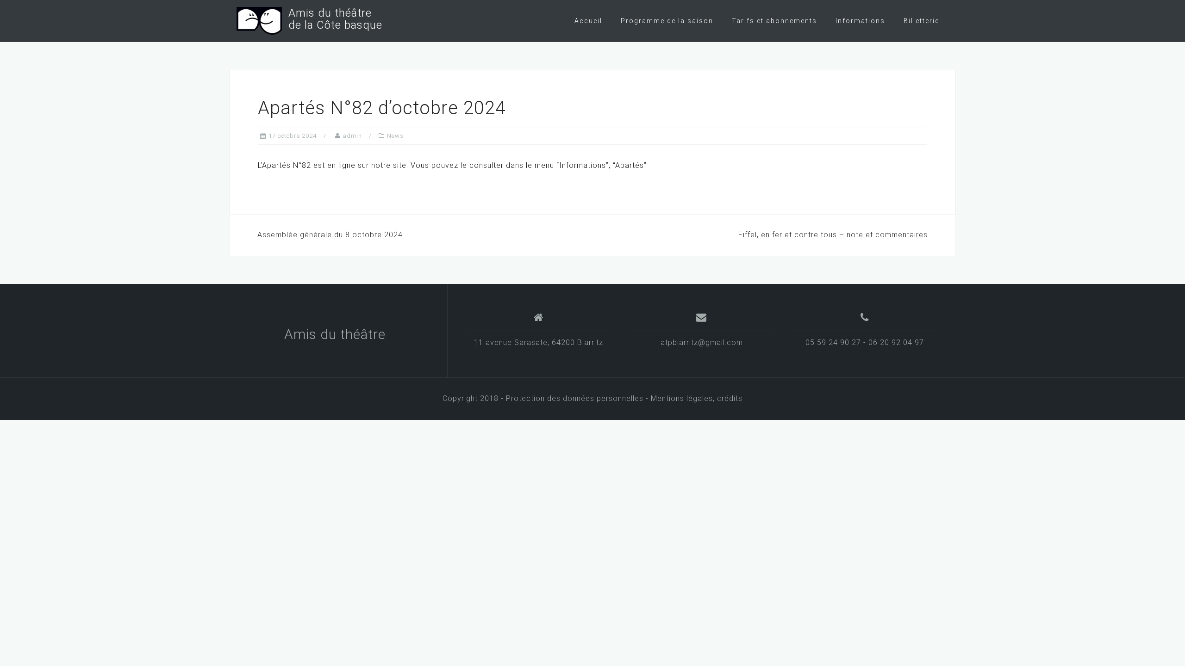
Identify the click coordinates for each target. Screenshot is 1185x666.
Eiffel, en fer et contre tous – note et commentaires (833, 234)
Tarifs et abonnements (774, 21)
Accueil (588, 21)
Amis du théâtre (335, 334)
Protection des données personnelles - (578, 398)
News (395, 135)
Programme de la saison (667, 21)
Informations (860, 21)
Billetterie (921, 21)
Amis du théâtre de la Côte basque (332, 18)
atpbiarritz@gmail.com (702, 342)
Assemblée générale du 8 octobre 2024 (330, 234)
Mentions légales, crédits (696, 398)
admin (352, 135)
